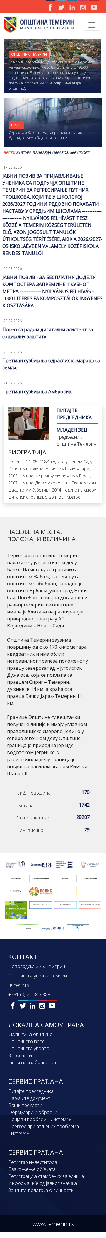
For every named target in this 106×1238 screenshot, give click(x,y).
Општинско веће (26, 1041)
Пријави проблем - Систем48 (40, 1119)
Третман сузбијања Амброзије (37, 391)
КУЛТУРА (23, 152)
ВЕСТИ (9, 152)
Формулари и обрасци (32, 1112)
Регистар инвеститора (32, 1162)
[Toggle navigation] (92, 25)
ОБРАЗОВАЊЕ (64, 152)
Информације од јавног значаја (42, 1183)
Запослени (20, 1055)
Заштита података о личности (41, 1190)
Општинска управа (28, 1048)
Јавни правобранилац (32, 1062)
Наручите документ (29, 1098)
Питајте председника (31, 1091)
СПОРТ (83, 152)
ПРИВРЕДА (41, 152)
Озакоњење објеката (32, 1169)
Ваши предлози (25, 1105)
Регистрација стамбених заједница (46, 1176)
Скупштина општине (30, 1034)
